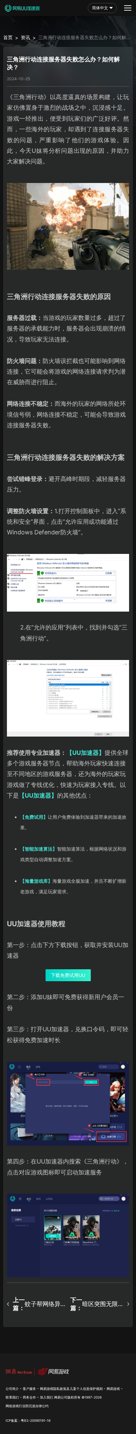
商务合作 (29, 1397)
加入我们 (46, 1397)
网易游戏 (113, 1389)
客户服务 (29, 1389)
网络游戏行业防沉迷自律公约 (27, 1406)
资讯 (25, 37)
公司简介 (12, 1389)
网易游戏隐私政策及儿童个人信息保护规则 (71, 1389)
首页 (8, 37)
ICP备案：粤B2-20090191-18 (28, 1420)
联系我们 (12, 1397)
